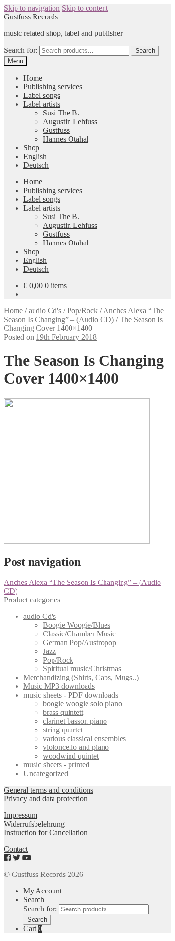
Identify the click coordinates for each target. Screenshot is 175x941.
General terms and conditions (48, 790)
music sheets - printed (56, 765)
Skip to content (85, 8)
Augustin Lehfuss (70, 121)
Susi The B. (61, 113)
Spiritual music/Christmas (82, 669)
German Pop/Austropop (79, 642)
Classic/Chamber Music (79, 634)
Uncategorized (45, 773)
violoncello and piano (76, 747)
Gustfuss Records (31, 17)
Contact (16, 849)
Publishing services (52, 86)
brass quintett (63, 712)
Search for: (20, 50)
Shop (31, 148)
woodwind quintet (71, 756)
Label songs (41, 95)
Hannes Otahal (65, 139)
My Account (42, 891)
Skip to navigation (32, 8)
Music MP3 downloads (59, 686)
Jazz (49, 651)
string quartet (63, 730)
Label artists (41, 104)
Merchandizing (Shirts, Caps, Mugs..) (81, 677)
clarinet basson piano (75, 721)
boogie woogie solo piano (82, 703)
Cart (32, 929)
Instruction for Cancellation (46, 832)
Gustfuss (56, 130)
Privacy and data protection (46, 799)
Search (145, 50)
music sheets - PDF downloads (70, 695)
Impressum (20, 815)
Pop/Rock (82, 311)
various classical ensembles (84, 738)
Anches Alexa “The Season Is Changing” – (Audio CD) (84, 315)
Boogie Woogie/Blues (76, 625)
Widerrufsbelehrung (34, 824)
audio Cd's (45, 311)
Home (32, 78)
